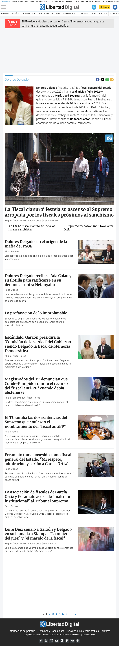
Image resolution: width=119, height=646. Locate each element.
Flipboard (67, 641)
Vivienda (98, 1)
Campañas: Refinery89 (32, 634)
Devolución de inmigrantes (40, 1)
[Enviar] (107, 79)
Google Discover (62, 641)
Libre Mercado (29, 13)
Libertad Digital (59, 624)
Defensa (56, 13)
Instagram (51, 641)
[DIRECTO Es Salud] (94, 7)
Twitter (46, 641)
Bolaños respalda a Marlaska (63, 1)
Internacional (70, 13)
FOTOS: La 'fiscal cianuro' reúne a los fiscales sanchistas (31, 227)
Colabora (104, 7)
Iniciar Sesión (115, 7)
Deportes (85, 13)
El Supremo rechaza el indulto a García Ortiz (89, 227)
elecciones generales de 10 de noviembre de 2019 (70, 103)
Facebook (41, 641)
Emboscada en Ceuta (20, 1)
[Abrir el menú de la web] (20, 7)
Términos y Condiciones (51, 631)
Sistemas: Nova (89, 634)
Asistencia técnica (89, 631)
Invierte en (44, 13)
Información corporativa (22, 631)
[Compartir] (97, 79)
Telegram (72, 641)
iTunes (78, 641)
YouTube (57, 641)
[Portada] (59, 7)
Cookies (71, 631)
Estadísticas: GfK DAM (52, 634)
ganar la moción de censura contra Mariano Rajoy (72, 111)
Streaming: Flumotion (71, 634)
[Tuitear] (102, 79)
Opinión (5, 13)
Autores (106, 631)
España (15, 13)
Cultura (103, 13)
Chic (94, 13)
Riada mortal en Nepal (84, 1)
